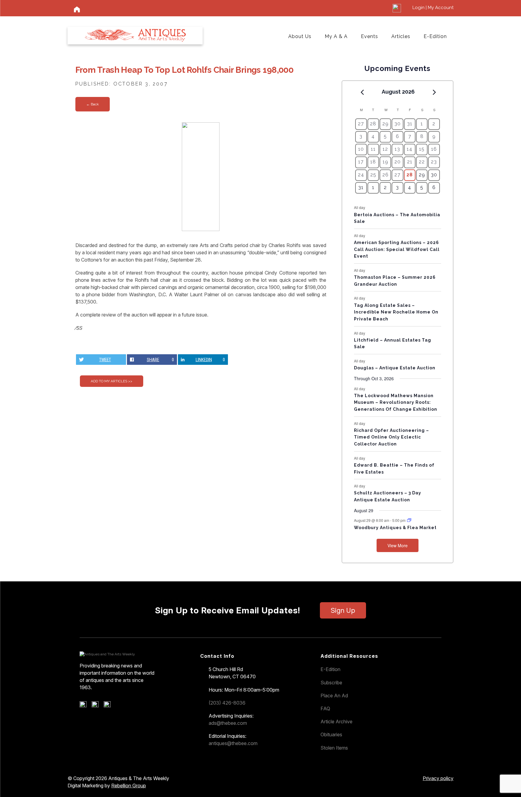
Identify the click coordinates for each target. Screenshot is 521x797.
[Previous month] (362, 92)
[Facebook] (85, 706)
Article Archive (336, 721)
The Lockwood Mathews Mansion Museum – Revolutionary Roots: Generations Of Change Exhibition (395, 402)
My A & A (336, 36)
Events (369, 36)
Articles (400, 36)
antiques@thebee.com (233, 743)
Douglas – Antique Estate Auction (394, 367)
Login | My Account (432, 7)
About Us (299, 36)
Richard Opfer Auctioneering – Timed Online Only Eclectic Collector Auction (391, 437)
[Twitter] (97, 706)
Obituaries (331, 734)
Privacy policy (438, 778)
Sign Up (343, 610)
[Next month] (434, 92)
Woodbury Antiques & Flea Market (395, 527)
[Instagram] (109, 706)
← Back (92, 104)
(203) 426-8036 (227, 703)
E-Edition (435, 36)
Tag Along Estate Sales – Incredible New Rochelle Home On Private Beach (396, 312)
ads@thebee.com (228, 723)
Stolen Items (334, 748)
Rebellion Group (128, 786)
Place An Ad (334, 696)
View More (397, 545)
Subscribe (331, 683)
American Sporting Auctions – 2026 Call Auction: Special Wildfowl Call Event (397, 249)
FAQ (325, 708)
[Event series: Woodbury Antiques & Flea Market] (409, 520)
